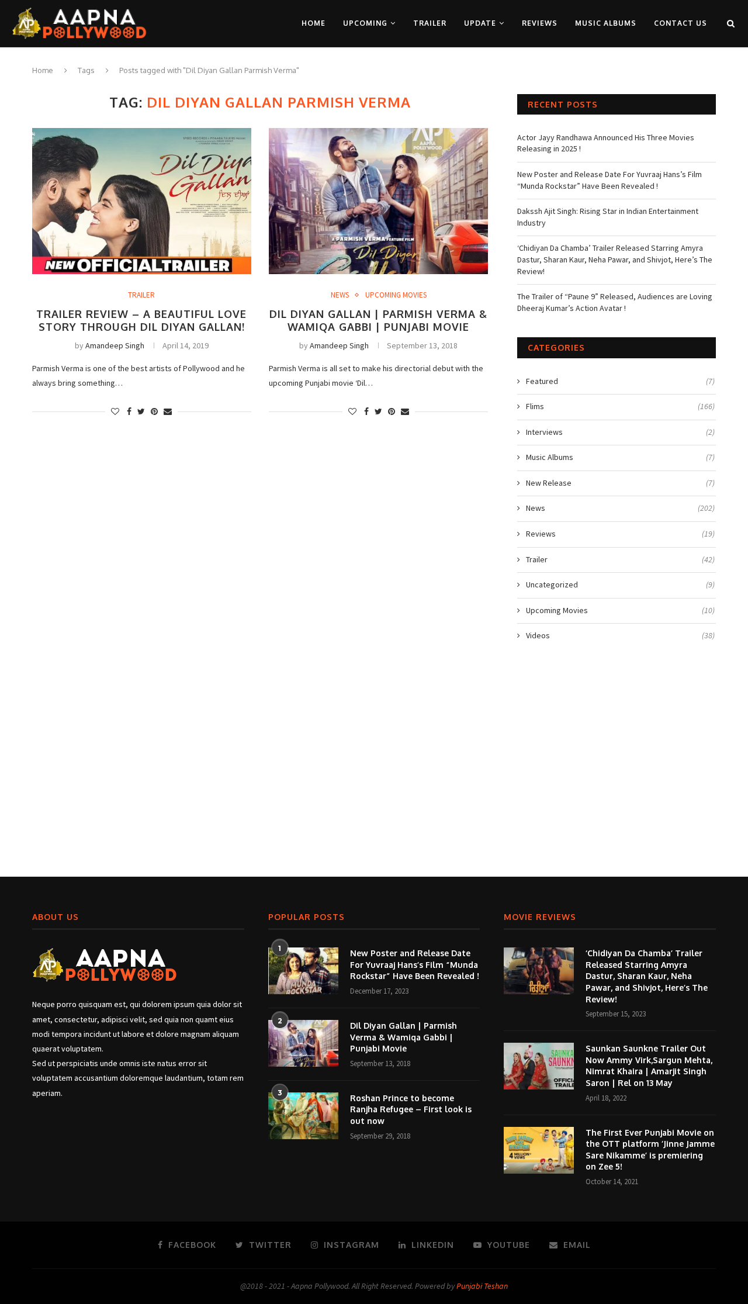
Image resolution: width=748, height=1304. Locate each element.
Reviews (539, 23)
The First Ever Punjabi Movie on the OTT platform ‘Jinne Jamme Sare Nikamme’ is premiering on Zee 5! (650, 1149)
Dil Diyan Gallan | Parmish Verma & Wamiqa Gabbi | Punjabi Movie (378, 320)
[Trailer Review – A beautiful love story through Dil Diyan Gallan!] (141, 201)
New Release (620, 483)
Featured (620, 381)
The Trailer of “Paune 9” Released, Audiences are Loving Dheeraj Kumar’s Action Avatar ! (614, 302)
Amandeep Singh (114, 345)
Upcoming (365, 23)
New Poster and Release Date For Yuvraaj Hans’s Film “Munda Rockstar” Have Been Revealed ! (609, 180)
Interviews (620, 432)
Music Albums (605, 23)
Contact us (680, 23)
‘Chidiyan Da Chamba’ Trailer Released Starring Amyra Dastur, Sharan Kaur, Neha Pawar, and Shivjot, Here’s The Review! (614, 259)
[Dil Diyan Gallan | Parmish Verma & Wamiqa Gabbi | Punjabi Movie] (378, 201)
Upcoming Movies (396, 295)
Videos (620, 635)
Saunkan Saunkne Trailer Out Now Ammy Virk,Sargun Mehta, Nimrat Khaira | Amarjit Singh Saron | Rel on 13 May (649, 1065)
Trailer (429, 23)
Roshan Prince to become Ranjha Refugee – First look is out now (411, 1109)
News (340, 295)
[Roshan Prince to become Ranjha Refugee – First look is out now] (303, 1115)
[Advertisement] (374, 765)
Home (313, 23)
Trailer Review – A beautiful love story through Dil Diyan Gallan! (141, 320)
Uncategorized (620, 584)
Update (480, 23)
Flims (620, 406)
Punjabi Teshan (482, 1286)
